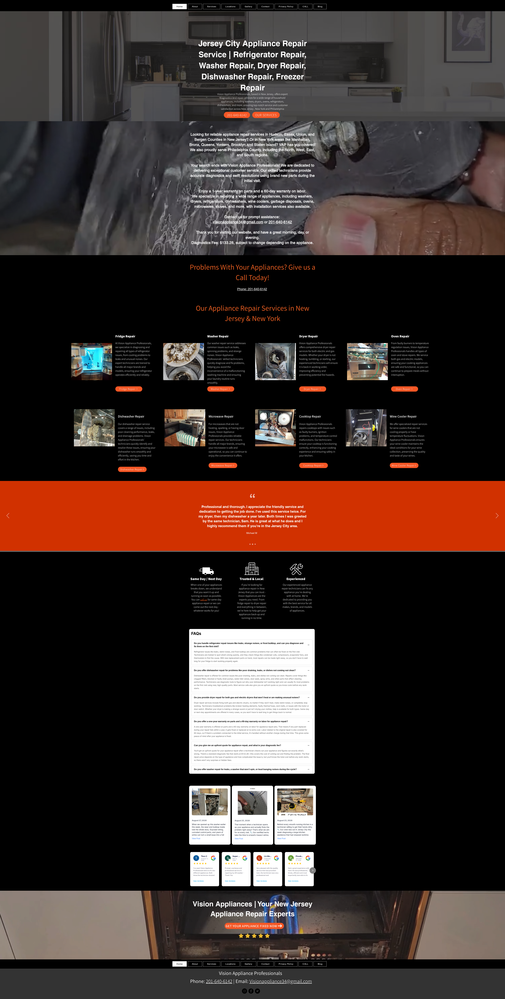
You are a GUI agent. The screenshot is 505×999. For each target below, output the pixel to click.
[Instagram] (244, 991)
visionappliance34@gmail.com (238, 222)
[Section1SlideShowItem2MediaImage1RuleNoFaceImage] (252, 544)
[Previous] (8, 516)
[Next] (497, 516)
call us (203, 599)
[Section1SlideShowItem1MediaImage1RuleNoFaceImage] (250, 544)
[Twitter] (257, 991)
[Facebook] (251, 991)
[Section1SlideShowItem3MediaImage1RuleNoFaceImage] (255, 544)
